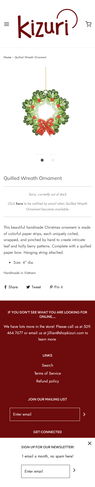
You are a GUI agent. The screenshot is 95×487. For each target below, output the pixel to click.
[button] (47, 111)
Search (47, 365)
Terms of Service (47, 373)
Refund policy (47, 381)
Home (7, 57)
